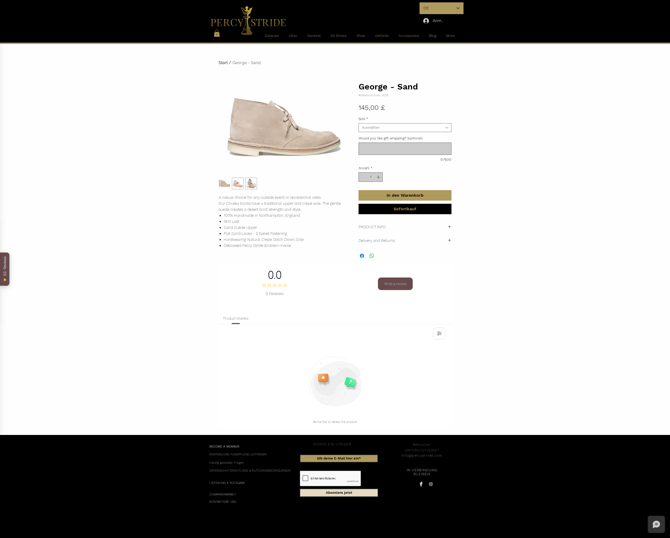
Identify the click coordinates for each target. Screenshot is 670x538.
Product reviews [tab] (235, 318)
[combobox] (405, 127)
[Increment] (379, 177)
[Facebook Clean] (421, 484)
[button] (217, 33)
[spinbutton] (371, 177)
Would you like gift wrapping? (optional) (391, 138)
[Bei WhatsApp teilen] (372, 256)
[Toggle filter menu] (439, 333)
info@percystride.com (421, 455)
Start (223, 62)
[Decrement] (362, 177)
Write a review (395, 284)
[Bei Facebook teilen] (362, 256)
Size (363, 119)
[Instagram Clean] (430, 484)
